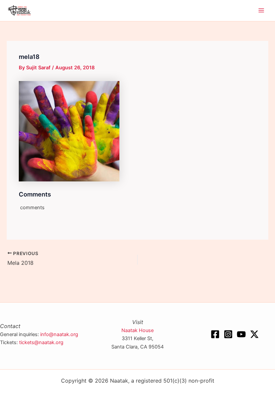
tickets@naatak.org (41, 342)
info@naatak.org (59, 334)
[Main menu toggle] (261, 11)
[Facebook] (215, 334)
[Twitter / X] (254, 334)
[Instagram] (228, 334)
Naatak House (137, 330)
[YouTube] (241, 334)
